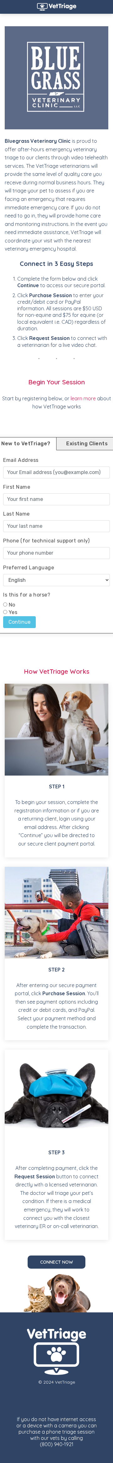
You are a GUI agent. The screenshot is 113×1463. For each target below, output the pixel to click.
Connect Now (56, 1262)
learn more (83, 398)
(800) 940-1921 (56, 1444)
